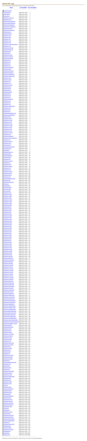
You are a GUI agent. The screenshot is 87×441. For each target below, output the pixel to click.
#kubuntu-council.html (9, 297)
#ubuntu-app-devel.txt (9, 30)
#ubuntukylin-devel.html (9, 314)
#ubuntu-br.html (7, 387)
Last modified (23, 7)
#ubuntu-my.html (8, 215)
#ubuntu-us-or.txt (8, 127)
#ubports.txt (7, 410)
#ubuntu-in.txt (7, 65)
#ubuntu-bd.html (8, 339)
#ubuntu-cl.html (7, 198)
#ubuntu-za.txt (7, 143)
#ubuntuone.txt (7, 148)
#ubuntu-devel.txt (8, 399)
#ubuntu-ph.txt (7, 88)
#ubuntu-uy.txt (7, 134)
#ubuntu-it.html (7, 367)
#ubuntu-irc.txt (7, 168)
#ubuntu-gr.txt (7, 60)
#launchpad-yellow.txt (9, 25)
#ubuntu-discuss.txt (8, 388)
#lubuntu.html (7, 394)
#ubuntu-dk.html (8, 325)
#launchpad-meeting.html (10, 311)
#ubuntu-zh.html (8, 247)
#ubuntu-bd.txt (7, 154)
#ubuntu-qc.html (8, 228)
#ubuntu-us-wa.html (9, 277)
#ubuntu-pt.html (7, 226)
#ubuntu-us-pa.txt (8, 166)
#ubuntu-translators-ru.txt (10, 113)
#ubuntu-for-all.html (8, 291)
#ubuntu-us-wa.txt (8, 132)
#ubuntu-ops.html (8, 357)
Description (33, 7)
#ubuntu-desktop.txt (8, 396)
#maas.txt (6, 184)
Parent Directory (8, 10)
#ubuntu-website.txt (8, 136)
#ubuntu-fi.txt (7, 53)
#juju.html (6, 408)
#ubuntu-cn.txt (7, 341)
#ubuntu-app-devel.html (9, 302)
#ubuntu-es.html (8, 374)
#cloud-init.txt (7, 413)
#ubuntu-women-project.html (11, 320)
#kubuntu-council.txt (9, 17)
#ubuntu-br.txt (7, 346)
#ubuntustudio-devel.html (10, 362)
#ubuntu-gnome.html (9, 260)
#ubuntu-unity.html (8, 263)
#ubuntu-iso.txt (7, 69)
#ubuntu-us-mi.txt (8, 411)
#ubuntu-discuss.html (9, 419)
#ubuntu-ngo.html (8, 256)
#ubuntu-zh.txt (7, 145)
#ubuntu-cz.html (8, 203)
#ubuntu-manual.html (9, 286)
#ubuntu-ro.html (8, 231)
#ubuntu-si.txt (7, 159)
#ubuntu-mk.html (8, 332)
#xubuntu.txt (7, 366)
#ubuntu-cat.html (8, 252)
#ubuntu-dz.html (8, 205)
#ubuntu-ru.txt (7, 104)
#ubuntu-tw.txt (7, 116)
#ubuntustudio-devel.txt (9, 178)
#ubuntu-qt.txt (7, 97)
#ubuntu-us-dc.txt (8, 171)
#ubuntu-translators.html (10, 316)
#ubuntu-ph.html (8, 222)
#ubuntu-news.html (8, 403)
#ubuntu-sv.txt (7, 108)
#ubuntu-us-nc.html (8, 268)
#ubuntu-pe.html (8, 221)
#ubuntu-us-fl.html (8, 267)
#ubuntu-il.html (7, 212)
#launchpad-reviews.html (10, 313)
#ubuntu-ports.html (8, 261)
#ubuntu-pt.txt (7, 93)
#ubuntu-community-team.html (11, 321)
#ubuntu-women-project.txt (10, 138)
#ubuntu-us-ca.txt (8, 120)
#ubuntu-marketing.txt (9, 74)
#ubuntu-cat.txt (7, 37)
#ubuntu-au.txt (7, 32)
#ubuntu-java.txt (8, 173)
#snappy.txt (6, 422)
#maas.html (7, 369)
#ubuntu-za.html (8, 245)
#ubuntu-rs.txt (7, 102)
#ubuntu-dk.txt (7, 157)
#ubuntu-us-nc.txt (8, 123)
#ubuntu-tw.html (8, 242)
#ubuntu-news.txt (8, 373)
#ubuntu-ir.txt (7, 162)
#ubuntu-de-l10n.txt (8, 48)
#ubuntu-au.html (8, 194)
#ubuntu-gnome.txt (8, 56)
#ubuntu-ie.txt (7, 62)
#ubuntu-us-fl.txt (8, 122)
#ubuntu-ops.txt (7, 175)
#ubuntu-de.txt (7, 380)
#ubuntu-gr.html (7, 208)
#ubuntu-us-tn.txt (8, 129)
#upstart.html (7, 185)
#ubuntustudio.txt (8, 155)
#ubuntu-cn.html (8, 381)
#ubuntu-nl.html (7, 217)
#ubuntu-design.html (9, 282)
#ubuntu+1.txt (7, 364)
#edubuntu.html (7, 187)
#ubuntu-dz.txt (7, 51)
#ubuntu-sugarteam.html (10, 309)
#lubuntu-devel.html (9, 415)
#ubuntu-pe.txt (7, 86)
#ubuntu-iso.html (8, 254)
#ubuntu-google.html (9, 284)
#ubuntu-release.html (9, 424)
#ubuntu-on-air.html (8, 288)
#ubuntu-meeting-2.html (9, 307)
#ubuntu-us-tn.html (8, 274)
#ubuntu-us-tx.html (8, 275)
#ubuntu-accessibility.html (10, 318)
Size (29, 7)
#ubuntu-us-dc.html (8, 355)
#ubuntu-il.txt (7, 63)
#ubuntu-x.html (7, 192)
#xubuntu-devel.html (9, 371)
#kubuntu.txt (7, 353)
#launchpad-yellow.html (9, 300)
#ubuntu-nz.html (8, 219)
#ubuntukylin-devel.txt (9, 146)
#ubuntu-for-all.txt (8, 55)
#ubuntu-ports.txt (8, 92)
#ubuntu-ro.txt (7, 101)
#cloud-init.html (7, 427)
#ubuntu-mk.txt (7, 164)
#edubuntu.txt (7, 12)
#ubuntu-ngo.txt (7, 79)
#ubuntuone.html (8, 249)
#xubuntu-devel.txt (8, 335)
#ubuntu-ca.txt (7, 35)
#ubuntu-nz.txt (7, 83)
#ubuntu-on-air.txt (8, 85)
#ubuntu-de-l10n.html (9, 290)
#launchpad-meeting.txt (9, 21)
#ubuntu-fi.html (7, 207)
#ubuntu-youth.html (8, 279)
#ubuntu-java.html (8, 358)
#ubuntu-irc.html (8, 337)
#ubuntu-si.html (7, 328)
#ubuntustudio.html (8, 327)
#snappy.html (7, 431)
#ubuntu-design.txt (8, 49)
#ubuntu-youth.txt (8, 141)
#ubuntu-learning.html (9, 298)
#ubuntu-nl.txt (7, 81)
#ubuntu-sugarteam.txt (9, 106)
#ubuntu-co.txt (7, 42)
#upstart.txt (6, 150)
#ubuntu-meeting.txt (9, 182)
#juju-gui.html (7, 191)
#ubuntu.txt (6, 433)
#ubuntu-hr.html (7, 390)
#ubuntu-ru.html (8, 235)
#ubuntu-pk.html (8, 224)
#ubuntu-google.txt (8, 58)
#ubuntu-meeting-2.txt (9, 76)
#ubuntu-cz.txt (7, 46)
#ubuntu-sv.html (8, 237)
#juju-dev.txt (7, 14)
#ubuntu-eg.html (8, 348)
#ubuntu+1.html (7, 383)
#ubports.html (7, 426)
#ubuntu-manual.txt (8, 72)
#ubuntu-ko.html (8, 392)
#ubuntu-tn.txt (7, 109)
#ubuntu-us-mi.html (8, 429)
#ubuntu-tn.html (7, 238)
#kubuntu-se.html (8, 251)
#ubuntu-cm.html (8, 199)
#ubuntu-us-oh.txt (8, 125)
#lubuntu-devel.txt (8, 401)
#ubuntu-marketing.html (9, 305)
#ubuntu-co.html (8, 201)
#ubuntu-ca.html (8, 196)
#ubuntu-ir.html (7, 330)
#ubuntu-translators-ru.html (10, 323)
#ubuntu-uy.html (8, 244)
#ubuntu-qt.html (7, 229)
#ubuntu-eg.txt (7, 169)
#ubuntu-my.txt (7, 78)
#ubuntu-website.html (9, 295)
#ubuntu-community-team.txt (11, 44)
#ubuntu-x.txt (7, 139)
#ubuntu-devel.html (8, 417)
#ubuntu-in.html (7, 214)
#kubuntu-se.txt (7, 19)
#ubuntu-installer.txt (8, 67)
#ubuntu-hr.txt (7, 350)
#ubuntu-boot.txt (8, 33)
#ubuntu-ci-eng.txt (8, 161)
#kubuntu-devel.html (9, 343)
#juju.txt (6, 385)
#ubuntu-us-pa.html (8, 344)
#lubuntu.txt (7, 360)
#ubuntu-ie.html (7, 210)
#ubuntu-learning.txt (9, 70)
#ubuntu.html (7, 434)
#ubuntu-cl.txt (7, 39)
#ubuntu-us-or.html (8, 272)
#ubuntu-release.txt (8, 404)
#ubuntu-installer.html (9, 304)
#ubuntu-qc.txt (7, 95)
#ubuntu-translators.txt (9, 115)
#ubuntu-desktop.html (9, 420)
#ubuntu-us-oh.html (8, 270)
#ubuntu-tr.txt (7, 111)
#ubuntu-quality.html (9, 293)
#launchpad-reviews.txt (9, 23)
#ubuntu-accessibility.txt (9, 26)
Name (11, 7)
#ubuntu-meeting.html (9, 376)
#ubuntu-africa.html (8, 281)
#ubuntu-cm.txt (7, 40)
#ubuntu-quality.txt (8, 99)
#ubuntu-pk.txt (7, 90)
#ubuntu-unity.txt (8, 118)
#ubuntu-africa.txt (8, 28)
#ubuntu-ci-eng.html (9, 334)
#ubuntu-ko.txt (7, 351)
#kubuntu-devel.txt (8, 152)
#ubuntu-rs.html (7, 233)
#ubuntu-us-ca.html (8, 265)
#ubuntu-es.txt (7, 176)
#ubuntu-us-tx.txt (8, 131)
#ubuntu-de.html (8, 406)
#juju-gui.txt (7, 16)
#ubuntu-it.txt (7, 180)
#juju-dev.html (7, 189)
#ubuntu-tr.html (7, 240)
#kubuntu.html (7, 378)
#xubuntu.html (7, 397)
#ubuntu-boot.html (8, 258)
